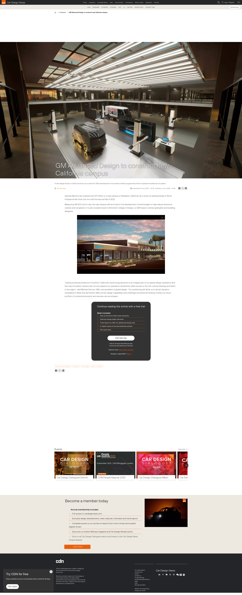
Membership (235, 7)
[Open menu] (239, 2)
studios (99, 366)
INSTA (174, 575)
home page (85, 366)
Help (136, 583)
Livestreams (92, 2)
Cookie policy (139, 572)
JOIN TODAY (78, 547)
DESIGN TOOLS (139, 7)
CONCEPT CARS (150, 7)
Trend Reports (129, 2)
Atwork (143, 590)
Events (85, 2)
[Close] (51, 571)
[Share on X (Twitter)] (182, 188)
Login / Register (229, 2)
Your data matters (140, 570)
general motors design (62, 366)
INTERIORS (113, 7)
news (93, 366)
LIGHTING (129, 7)
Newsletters (148, 2)
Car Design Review (102, 2)
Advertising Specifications (142, 579)
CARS (88, 7)
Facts (136, 581)
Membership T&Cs (140, 585)
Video (111, 2)
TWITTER (170, 575)
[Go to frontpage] (13, 2)
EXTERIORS (104, 7)
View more (181, 449)
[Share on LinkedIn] (185, 188)
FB (163, 575)
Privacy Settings (139, 577)
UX (124, 7)
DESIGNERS (96, 7)
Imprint (137, 574)
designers (76, 366)
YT (167, 575)
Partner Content (139, 2)
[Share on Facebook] (179, 188)
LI (159, 575)
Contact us (138, 576)
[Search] (219, 2)
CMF (119, 7)
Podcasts (156, 2)
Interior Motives (119, 2)
